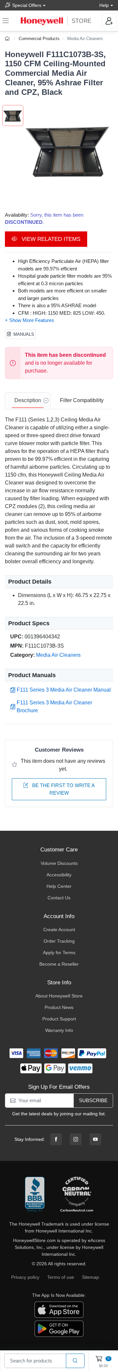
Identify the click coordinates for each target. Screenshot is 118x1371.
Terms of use (60, 1277)
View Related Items (50, 239)
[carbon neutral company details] (76, 1195)
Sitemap (90, 1277)
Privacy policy (25, 1277)
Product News (59, 1007)
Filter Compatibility (82, 400)
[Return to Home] (8, 38)
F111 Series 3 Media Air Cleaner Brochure (54, 706)
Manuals (23, 334)
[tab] (27, 400)
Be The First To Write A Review (63, 789)
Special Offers (26, 5)
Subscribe (93, 1100)
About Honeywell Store (59, 995)
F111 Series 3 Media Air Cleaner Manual (64, 690)
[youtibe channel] (95, 1139)
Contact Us (59, 897)
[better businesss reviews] (35, 1195)
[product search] (75, 1361)
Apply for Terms (59, 952)
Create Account (59, 929)
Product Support (59, 1018)
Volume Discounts (59, 863)
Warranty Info (59, 1030)
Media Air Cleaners (85, 38)
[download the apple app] (59, 1309)
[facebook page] (56, 1139)
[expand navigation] (5, 20)
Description (27, 400)
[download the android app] (59, 1328)
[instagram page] (76, 1139)
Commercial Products (39, 38)
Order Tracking (59, 941)
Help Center (59, 886)
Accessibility (59, 874)
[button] (68, 150)
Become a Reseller (59, 964)
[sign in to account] (109, 20)
